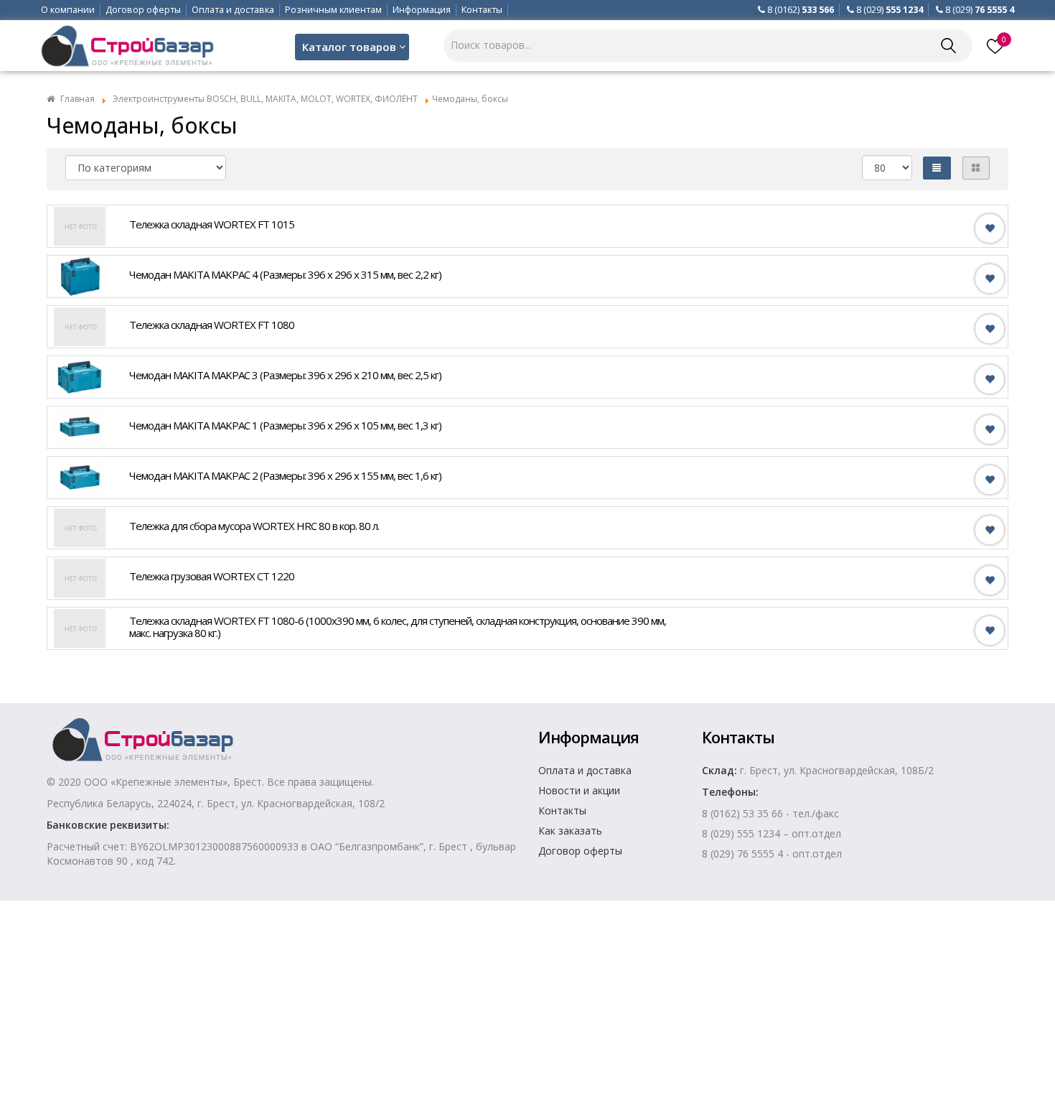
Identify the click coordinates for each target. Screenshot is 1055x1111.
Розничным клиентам (333, 10)
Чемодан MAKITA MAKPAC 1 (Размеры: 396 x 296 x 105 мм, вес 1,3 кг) (285, 425)
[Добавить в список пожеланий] (989, 229)
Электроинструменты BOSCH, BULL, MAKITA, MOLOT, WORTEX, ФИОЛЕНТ (265, 99)
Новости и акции (579, 790)
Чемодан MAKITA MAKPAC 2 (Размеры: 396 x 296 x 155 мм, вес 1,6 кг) (285, 475)
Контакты (481, 10)
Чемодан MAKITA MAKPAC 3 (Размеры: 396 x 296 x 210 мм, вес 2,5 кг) (285, 375)
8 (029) (889, 10)
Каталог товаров (349, 46)
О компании (68, 10)
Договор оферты (143, 10)
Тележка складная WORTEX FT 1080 (211, 324)
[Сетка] (976, 168)
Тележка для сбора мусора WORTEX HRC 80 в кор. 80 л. (254, 526)
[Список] (936, 168)
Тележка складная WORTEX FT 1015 (211, 224)
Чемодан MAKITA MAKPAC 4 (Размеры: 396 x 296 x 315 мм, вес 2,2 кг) (285, 274)
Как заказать (570, 830)
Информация (422, 10)
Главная (77, 99)
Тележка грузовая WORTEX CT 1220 (211, 576)
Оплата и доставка (233, 10)
